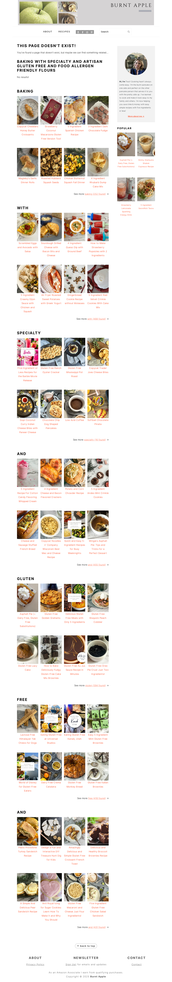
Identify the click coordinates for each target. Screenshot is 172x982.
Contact (137, 964)
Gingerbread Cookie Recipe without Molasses (74, 299)
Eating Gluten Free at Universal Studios (51, 738)
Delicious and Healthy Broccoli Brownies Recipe (98, 851)
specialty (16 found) (95, 439)
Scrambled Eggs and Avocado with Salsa (28, 247)
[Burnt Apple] (86, 24)
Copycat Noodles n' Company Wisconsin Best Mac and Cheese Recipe (51, 549)
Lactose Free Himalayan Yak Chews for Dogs (28, 738)
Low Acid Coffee (74, 420)
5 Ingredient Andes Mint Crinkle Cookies (98, 493)
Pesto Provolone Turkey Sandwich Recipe (27, 851)
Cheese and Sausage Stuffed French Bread (27, 545)
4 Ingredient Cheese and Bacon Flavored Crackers (51, 493)
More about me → (136, 116)
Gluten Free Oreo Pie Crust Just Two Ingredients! (98, 669)
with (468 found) (96, 319)
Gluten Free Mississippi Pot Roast (74, 372)
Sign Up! (71, 964)
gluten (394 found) (95, 685)
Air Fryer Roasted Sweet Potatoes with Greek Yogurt (51, 299)
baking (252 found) (95, 194)
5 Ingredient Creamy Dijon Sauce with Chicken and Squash (27, 303)
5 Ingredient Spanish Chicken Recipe (74, 130)
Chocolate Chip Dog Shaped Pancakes (51, 424)
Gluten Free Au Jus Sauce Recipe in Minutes (74, 669)
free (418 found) (97, 798)
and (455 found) (97, 564)
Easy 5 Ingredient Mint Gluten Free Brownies (98, 738)
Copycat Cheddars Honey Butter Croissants (27, 130)
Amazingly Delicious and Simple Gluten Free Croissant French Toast (74, 855)
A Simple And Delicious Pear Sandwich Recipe (27, 907)
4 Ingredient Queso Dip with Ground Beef (74, 247)
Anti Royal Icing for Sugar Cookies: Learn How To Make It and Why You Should (51, 911)
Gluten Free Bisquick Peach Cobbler (98, 618)
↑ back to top (86, 946)
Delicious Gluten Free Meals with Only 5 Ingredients (74, 618)
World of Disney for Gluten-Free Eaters (28, 786)
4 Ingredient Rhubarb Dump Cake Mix (98, 182)
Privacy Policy (35, 964)
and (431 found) (97, 927)
